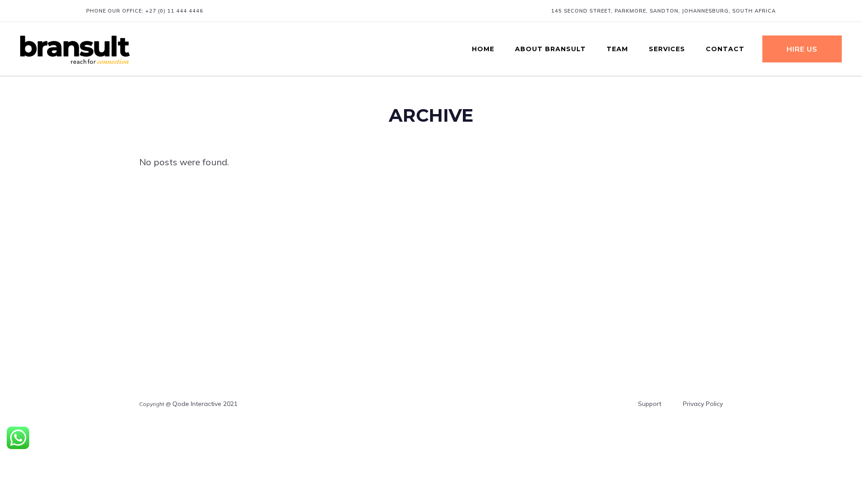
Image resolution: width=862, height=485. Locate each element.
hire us (802, 48)
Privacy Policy (703, 404)
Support (649, 404)
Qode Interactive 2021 (204, 404)
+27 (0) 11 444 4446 (174, 11)
